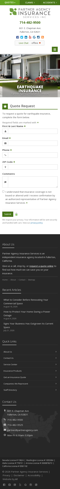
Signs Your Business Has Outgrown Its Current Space (28, 327)
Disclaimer (19, 475)
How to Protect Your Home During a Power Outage (27, 315)
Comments (8, 173)
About (13, 279)
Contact (22, 279)
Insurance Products (13, 370)
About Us (8, 351)
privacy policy (37, 223)
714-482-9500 (15, 419)
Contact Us (9, 358)
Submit (7, 214)
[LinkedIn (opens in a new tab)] (26, 37)
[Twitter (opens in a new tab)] (21, 37)
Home (5, 279)
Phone (7, 149)
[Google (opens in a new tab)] (34, 37)
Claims (29, 2)
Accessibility (34, 475)
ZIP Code (8, 161)
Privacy (6, 475)
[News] (42, 37)
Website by (10, 479)
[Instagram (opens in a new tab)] (38, 37)
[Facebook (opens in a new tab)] (17, 37)
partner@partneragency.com (22, 430)
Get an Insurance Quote (15, 377)
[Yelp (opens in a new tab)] (30, 37)
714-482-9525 (15, 424)
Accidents (49, 2)
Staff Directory (10, 390)
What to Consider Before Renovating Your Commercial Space (26, 303)
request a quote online (41, 265)
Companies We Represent (16, 383)
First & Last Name (14, 126)
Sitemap (31, 279)
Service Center (10, 364)
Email (6, 138)
